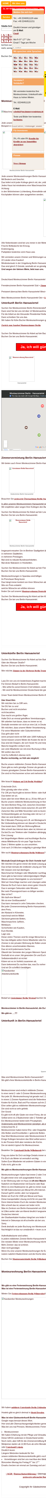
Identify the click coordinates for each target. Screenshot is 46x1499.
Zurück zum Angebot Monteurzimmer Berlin (21, 325)
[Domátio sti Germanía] (36, 67)
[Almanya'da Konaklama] (36, 64)
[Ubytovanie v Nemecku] (20, 60)
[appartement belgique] (15, 67)
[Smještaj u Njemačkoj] (26, 60)
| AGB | (9, 1474)
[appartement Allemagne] (26, 64)
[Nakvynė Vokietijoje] (31, 64)
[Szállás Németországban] (31, 57)
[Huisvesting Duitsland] (20, 64)
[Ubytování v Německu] (15, 60)
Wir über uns (18, 3)
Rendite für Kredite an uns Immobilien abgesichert (26, 141)
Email (16, 33)
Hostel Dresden (37, 1412)
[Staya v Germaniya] (36, 71)
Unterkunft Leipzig (14, 1447)
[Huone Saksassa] (15, 71)
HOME (6, 3)
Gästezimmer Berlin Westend (23, 998)
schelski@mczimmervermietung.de (28, 112)
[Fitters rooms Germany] (15, 57)
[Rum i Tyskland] (31, 67)
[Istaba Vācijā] (31, 71)
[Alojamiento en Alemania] (20, 57)
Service (6, 17)
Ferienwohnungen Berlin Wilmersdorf (28, 1294)
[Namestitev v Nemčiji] (31, 60)
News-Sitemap (19, 163)
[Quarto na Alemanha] (26, 67)
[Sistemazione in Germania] (26, 57)
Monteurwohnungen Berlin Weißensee (27, 853)
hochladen (17, 120)
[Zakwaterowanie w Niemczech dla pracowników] (36, 57)
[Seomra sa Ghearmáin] (26, 71)
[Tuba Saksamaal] (20, 71)
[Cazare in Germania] (36, 60)
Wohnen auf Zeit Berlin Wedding (27, 781)
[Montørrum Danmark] (20, 67)
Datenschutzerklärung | (25, 1474)
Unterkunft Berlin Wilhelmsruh (28, 1150)
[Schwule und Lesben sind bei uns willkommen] (15, 64)
